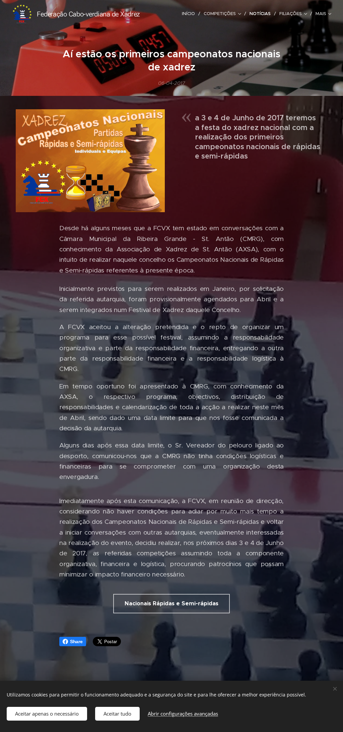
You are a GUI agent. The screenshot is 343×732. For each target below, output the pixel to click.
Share (76, 641)
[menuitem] (190, 13)
